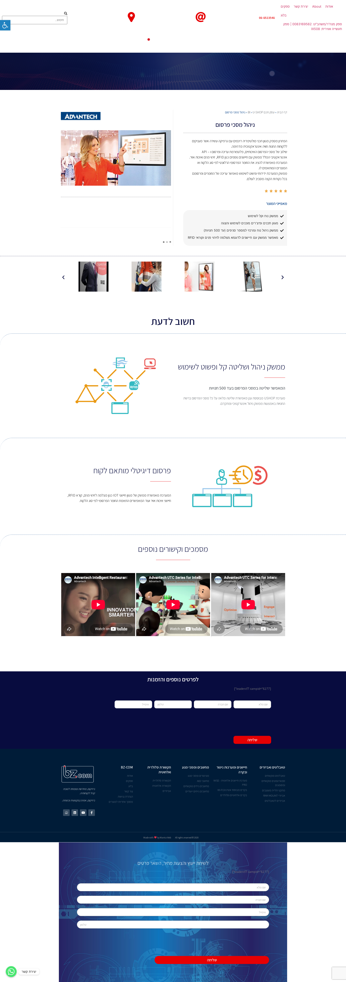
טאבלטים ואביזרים (272, 767)
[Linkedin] (74, 812)
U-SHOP (258, 112)
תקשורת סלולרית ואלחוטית (159, 769)
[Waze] (66, 812)
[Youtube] (83, 812)
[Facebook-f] (91, 812)
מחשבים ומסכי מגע (195, 767)
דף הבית (282, 112)
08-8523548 (267, 18)
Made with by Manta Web (157, 837)
